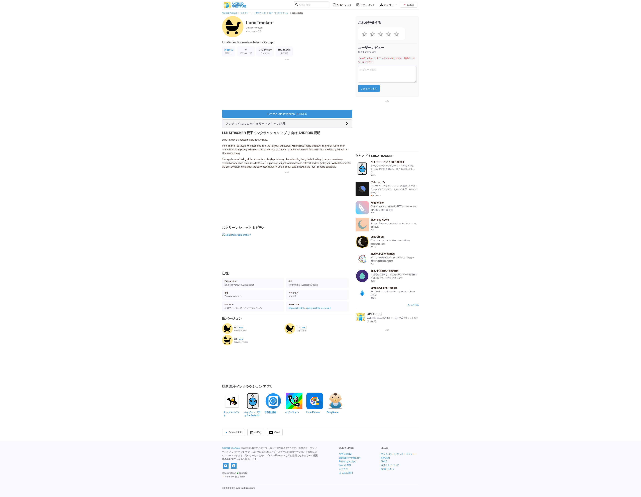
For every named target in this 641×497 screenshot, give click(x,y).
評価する (229, 49)
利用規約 (385, 457)
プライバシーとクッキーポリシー (398, 453)
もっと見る (413, 304)
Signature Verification (349, 457)
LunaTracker (259, 22)
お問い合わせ (387, 468)
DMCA (384, 461)
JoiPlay (258, 432)
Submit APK (345, 465)
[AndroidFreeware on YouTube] (226, 465)
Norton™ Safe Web (233, 476)
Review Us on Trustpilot (235, 472)
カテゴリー (390, 5)
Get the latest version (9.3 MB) (287, 114)
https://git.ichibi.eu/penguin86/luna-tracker (310, 308)
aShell (277, 432)
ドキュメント (367, 5)
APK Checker (345, 453)
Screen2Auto (235, 432)
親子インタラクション (279, 12)
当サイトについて (390, 465)
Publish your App (347, 461)
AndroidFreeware (229, 12)
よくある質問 (346, 472)
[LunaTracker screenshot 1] (236, 248)
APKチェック (344, 5)
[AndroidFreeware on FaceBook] (234, 465)
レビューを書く (369, 88)
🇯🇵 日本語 (408, 4)
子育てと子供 (260, 12)
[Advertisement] (287, 84)
